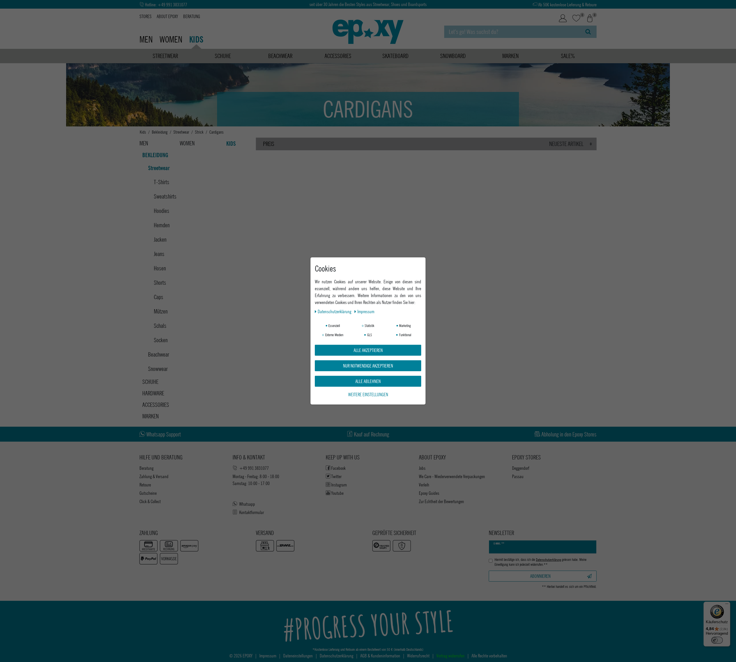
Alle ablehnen (368, 381)
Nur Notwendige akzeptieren (368, 366)
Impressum (365, 311)
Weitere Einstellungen (368, 394)
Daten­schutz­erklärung (335, 311)
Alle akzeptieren (368, 350)
